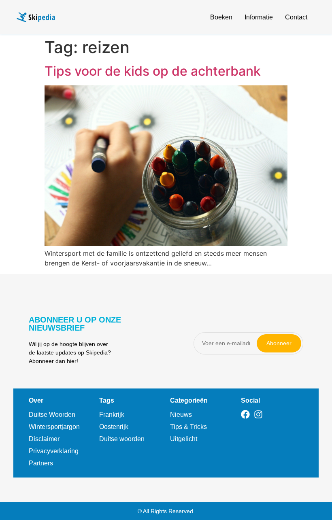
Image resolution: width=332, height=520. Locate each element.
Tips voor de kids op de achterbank (153, 71)
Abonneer (279, 343)
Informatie (259, 17)
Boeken (221, 17)
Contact (296, 17)
